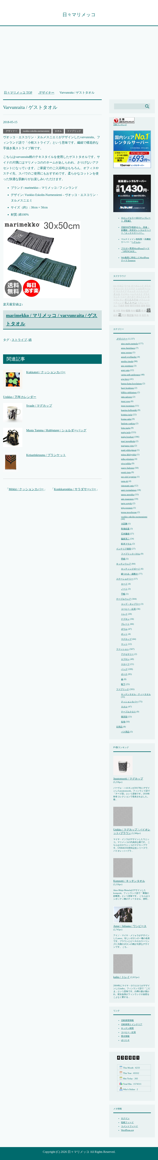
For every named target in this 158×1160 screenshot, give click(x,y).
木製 (118, 311)
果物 (123, 311)
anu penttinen (127, 366)
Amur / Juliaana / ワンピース (129, 926)
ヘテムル (136, 242)
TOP (20, 92)
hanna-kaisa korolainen (131, 383)
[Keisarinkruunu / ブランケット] (10, 468)
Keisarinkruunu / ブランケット (46, 455)
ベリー (123, 297)
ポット (124, 634)
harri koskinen (127, 388)
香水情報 (125, 1036)
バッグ (124, 669)
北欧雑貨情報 (127, 1020)
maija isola (125, 432)
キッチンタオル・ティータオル (136, 694)
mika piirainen (127, 459)
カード (124, 584)
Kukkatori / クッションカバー (46, 372)
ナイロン (125, 294)
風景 (144, 315)
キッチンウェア (123, 564)
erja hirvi (125, 379)
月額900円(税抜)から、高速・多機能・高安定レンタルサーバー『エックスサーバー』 (136, 230)
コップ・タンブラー (130, 604)
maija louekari (127, 437)
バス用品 (125, 732)
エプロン (125, 659)
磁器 (138, 310)
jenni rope (125, 401)
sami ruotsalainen (128, 490)
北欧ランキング (120, 125)
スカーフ (125, 664)
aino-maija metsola (129, 343)
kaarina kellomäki (129, 410)
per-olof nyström (128, 477)
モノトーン (130, 302)
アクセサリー (127, 654)
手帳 (123, 594)
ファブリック (74, 131)
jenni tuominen (127, 406)
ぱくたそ (125, 1040)
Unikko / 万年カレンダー (19, 397)
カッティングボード (130, 569)
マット (124, 644)
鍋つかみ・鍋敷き (129, 574)
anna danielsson (128, 348)
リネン (141, 303)
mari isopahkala (128, 441)
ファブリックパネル (130, 554)
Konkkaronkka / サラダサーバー (75, 489)
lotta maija (125, 428)
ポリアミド (141, 297)
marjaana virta (127, 446)
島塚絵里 (125, 529)
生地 (123, 722)
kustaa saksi (126, 419)
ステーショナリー (124, 579)
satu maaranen (127, 499)
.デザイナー (11, 131)
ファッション (122, 649)
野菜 (124, 315)
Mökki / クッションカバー (26, 489)
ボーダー (131, 297)
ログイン (125, 1118)
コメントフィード (129, 1126)
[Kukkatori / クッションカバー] (12, 386)
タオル (58, 131)
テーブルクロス (128, 711)
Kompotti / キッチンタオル (129, 881)
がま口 (120, 286)
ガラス (147, 286)
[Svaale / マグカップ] (12, 419)
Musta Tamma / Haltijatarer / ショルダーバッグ (56, 430)
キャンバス (118, 288)
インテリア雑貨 (123, 549)
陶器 (136, 315)
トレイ (124, 614)
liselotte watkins (128, 423)
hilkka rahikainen (129, 392)
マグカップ (126, 639)
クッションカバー (129, 701)
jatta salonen (126, 397)
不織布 (121, 306)
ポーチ (124, 674)
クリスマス (129, 288)
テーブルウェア (123, 599)
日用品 (119, 727)
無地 (133, 311)
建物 (143, 306)
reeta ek (124, 481)
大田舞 (124, 523)
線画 (115, 315)
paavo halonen (127, 468)
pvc (115, 286)
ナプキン (125, 619)
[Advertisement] (79, 60)
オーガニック (137, 286)
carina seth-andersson (130, 374)
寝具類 (124, 716)
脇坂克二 (125, 539)
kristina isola (126, 414)
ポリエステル (131, 299)
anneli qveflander (129, 357)
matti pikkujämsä (128, 450)
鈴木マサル (126, 544)
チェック (131, 291)
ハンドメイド (136, 294)
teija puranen (127, 508)
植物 (128, 310)
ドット (116, 294)
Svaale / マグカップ (39, 405)
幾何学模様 (135, 306)
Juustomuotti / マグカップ (128, 778)
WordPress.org (127, 1130)
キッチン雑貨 (127, 1028)
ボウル (124, 629)
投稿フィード (127, 1122)
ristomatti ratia (127, 485)
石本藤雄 (125, 534)
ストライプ (19, 339)
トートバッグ (142, 291)
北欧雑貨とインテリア (131, 1024)
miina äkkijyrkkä (128, 454)
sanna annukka (127, 494)
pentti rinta (126, 472)
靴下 (123, 684)
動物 (127, 306)
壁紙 (123, 559)
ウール (127, 286)
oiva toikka (126, 463)
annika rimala (127, 361)
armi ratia (125, 370)
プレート (125, 624)
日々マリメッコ (79, 14)
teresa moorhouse (129, 512)
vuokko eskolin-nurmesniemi (36, 131)
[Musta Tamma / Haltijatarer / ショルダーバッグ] (12, 444)
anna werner (126, 352)
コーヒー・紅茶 (128, 609)
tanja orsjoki (126, 503)
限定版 (130, 315)
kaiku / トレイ (121, 977)
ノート (124, 589)
